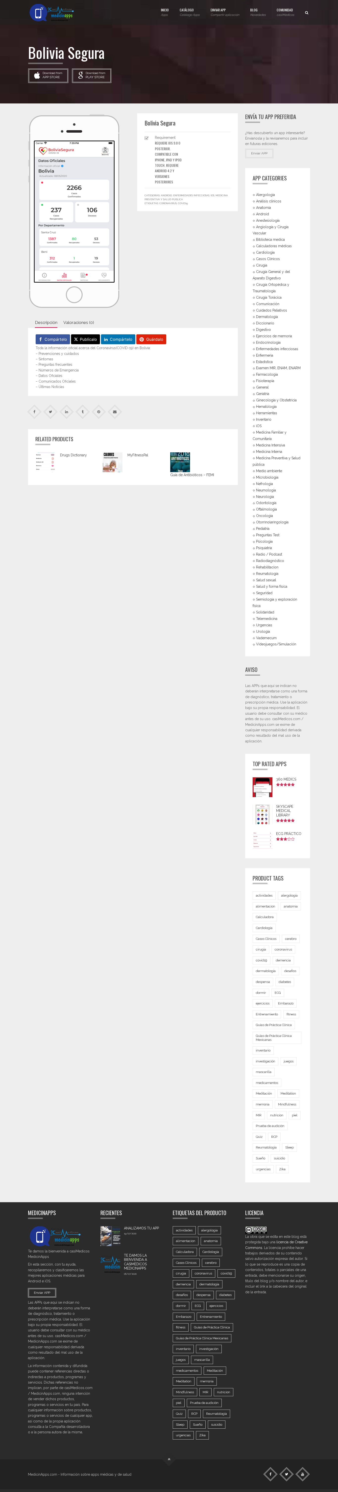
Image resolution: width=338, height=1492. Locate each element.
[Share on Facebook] (34, 412)
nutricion (276, 1115)
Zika (282, 1169)
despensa (263, 982)
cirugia (261, 949)
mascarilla (263, 1072)
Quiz (259, 1137)
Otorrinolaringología (272, 522)
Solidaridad (265, 612)
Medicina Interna (269, 452)
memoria (262, 1104)
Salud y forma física (271, 586)
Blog (258, 12)
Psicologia (264, 541)
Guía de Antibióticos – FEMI (192, 475)
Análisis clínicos (268, 201)
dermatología (266, 971)
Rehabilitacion (267, 567)
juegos (288, 1061)
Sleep (289, 1147)
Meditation (288, 1093)
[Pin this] (99, 412)
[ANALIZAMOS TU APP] (110, 1236)
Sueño (260, 1158)
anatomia (291, 906)
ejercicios (262, 1003)
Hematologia (266, 407)
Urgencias (264, 625)
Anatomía (263, 207)
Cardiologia (265, 252)
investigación (265, 1061)
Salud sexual (266, 580)
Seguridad (264, 593)
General (262, 387)
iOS (212, 195)
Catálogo (190, 12)
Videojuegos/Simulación (276, 644)
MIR (259, 1115)
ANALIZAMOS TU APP (141, 1228)
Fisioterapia (265, 381)
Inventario (263, 419)
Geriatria (262, 394)
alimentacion (265, 906)
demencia (283, 960)
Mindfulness (287, 1104)
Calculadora (265, 917)
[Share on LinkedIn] (67, 412)
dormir (261, 993)
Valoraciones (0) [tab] (78, 322)
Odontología (266, 503)
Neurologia (265, 496)
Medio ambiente (269, 471)
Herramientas (266, 413)
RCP (274, 1137)
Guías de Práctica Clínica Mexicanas (274, 1038)
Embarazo (285, 1003)
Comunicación (267, 304)
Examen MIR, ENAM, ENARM (278, 368)
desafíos (290, 971)
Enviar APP (225, 12)
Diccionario (265, 323)
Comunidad (285, 12)
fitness (291, 1014)
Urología (263, 631)
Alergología (265, 195)
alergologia (289, 895)
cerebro (290, 939)
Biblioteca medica (270, 240)
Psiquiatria (264, 548)
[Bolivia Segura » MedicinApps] (56, 12)
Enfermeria (264, 355)
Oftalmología (266, 509)
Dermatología (267, 317)
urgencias (263, 1169)
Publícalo (88, 339)
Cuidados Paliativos (271, 310)
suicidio (279, 1158)
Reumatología (267, 574)
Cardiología (264, 928)
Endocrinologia (268, 342)
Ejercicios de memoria (274, 336)
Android (166, 195)
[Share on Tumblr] (83, 412)
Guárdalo (154, 339)
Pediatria (262, 529)
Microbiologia (267, 477)
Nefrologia (264, 484)
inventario (263, 1050)
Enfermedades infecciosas (191, 195)
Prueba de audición (270, 1126)
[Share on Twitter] (51, 412)
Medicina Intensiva (270, 445)
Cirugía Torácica (269, 297)
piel (294, 1115)
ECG (278, 993)
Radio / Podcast (269, 554)
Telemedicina (266, 618)
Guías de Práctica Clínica (274, 1025)
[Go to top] (169, 1459)
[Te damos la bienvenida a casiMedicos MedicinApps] (110, 1263)
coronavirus (168, 203)
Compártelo (56, 339)
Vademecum (266, 638)
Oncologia (264, 516)
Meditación (264, 1093)
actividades (264, 895)
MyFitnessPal (137, 455)
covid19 (183, 203)
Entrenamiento (267, 1014)
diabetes (285, 982)
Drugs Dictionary (73, 455)
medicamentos (267, 1083)
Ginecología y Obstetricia (276, 400)
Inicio (165, 12)
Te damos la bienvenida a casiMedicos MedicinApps (135, 1262)
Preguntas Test (267, 535)
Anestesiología (268, 220)
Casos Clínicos (268, 259)
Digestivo (263, 330)
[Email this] (115, 412)
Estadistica (264, 362)
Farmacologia (267, 374)
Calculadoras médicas (274, 246)
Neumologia (266, 490)
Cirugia (261, 265)
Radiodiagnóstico (270, 561)
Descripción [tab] (46, 322)
